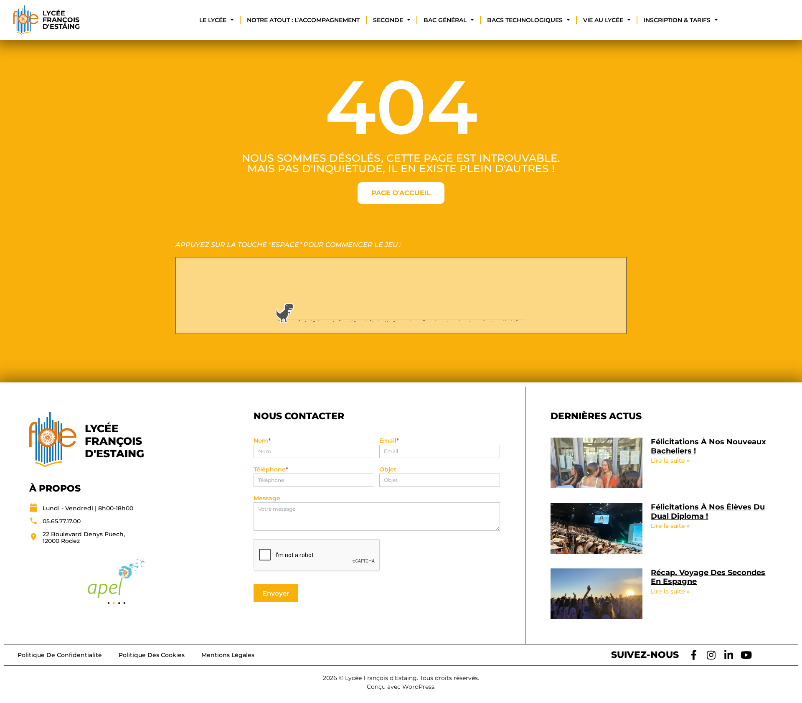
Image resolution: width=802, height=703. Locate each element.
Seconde (388, 20)
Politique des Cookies (152, 655)
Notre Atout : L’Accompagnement (303, 20)
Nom (262, 441)
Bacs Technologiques (525, 20)
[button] (108, 603)
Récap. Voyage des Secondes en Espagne (708, 577)
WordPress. (419, 686)
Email (389, 441)
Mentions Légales (227, 655)
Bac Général (445, 20)
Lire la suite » (670, 460)
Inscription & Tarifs (677, 20)
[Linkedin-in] (729, 655)
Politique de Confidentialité (60, 655)
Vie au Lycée (603, 20)
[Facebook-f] (694, 655)
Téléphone (271, 469)
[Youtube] (746, 655)
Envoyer (276, 593)
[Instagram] (711, 655)
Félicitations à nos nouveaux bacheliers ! (708, 446)
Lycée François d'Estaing (61, 20)
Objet (387, 469)
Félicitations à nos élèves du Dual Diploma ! (708, 511)
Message (267, 498)
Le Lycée (212, 20)
